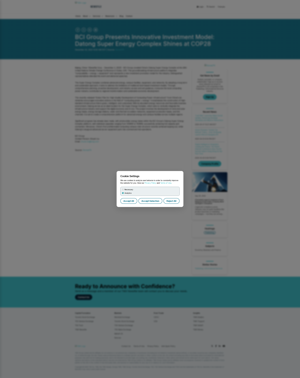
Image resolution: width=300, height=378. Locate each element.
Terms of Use (165, 183)
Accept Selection (150, 201)
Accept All (128, 201)
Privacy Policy (150, 183)
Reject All (171, 201)
